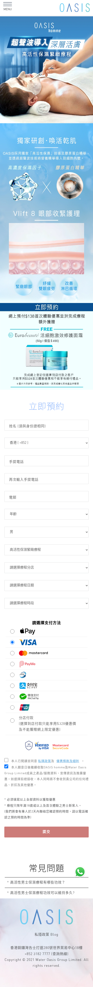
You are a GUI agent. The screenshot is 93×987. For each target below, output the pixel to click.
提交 (46, 832)
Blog (54, 935)
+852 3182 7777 (37, 954)
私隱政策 (42, 935)
